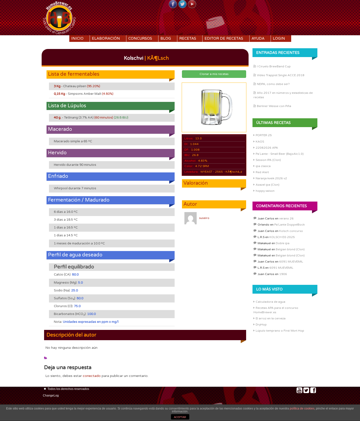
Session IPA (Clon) (268, 160)
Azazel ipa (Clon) (267, 184)
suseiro (204, 218)
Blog (165, 38)
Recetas (187, 38)
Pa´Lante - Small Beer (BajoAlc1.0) (280, 154)
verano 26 (286, 218)
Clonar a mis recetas (214, 74)
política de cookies (302, 408)
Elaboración (106, 38)
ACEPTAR (180, 417)
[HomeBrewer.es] (59, 17)
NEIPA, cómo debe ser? (273, 84)
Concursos (140, 38)
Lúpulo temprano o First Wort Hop (280, 330)
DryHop (261, 324)
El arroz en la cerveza (271, 318)
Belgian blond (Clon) (290, 249)
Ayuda (258, 38)
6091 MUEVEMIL (291, 261)
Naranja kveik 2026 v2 (271, 178)
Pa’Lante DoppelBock (289, 224)
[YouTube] (192, 4)
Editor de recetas (223, 38)
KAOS (260, 141)
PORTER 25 (264, 135)
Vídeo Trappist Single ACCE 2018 (280, 75)
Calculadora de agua (270, 301)
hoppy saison (265, 190)
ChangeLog (51, 395)
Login (279, 38)
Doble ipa (282, 243)
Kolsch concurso (291, 231)
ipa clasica (263, 166)
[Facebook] (172, 4)
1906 (283, 274)
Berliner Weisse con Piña (274, 106)
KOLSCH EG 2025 (282, 237)
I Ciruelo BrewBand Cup (274, 66)
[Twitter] (182, 4)
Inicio (77, 38)
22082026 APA (267, 147)
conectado (92, 376)
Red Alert (262, 172)
